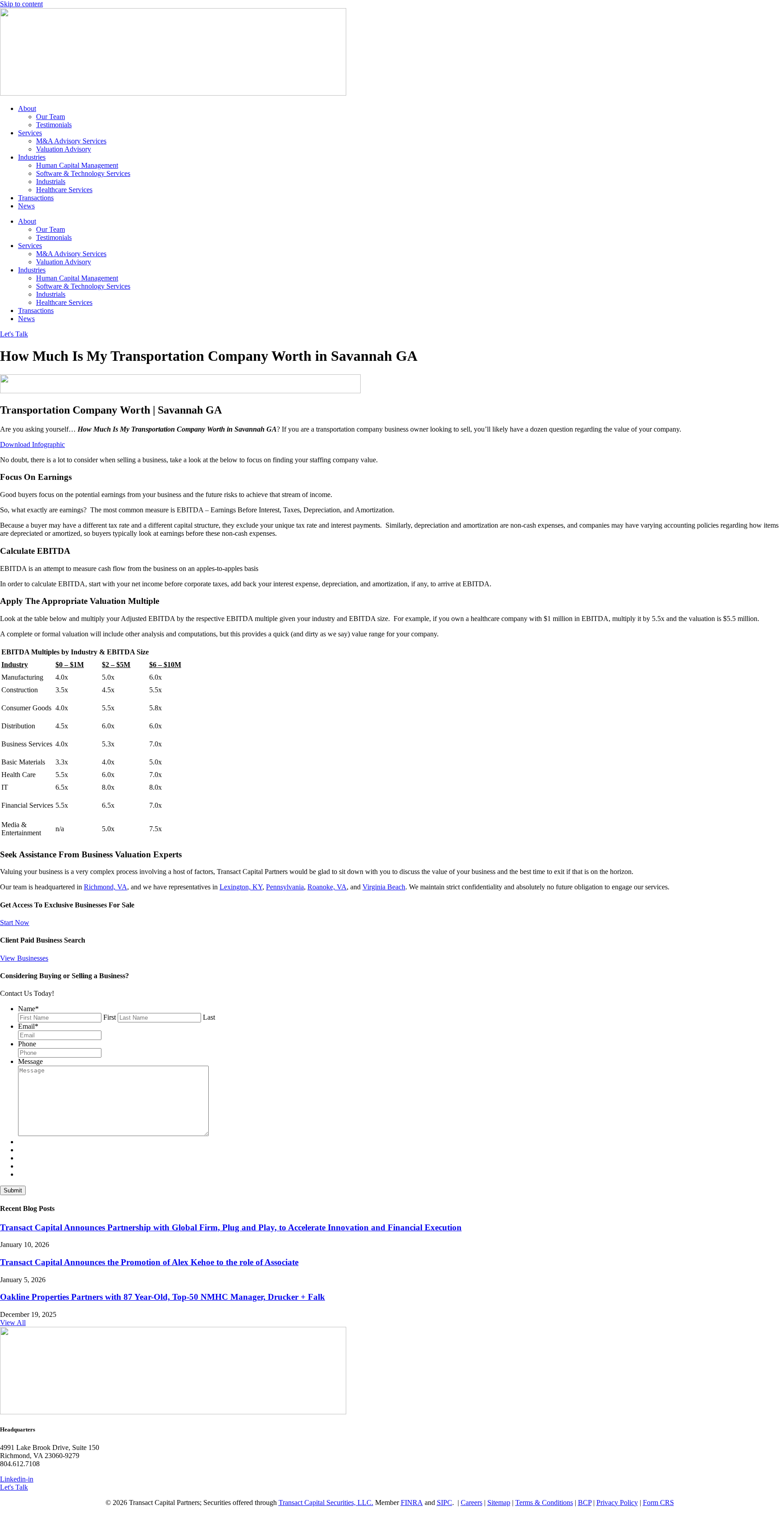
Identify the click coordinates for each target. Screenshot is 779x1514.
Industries (32, 157)
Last (209, 1017)
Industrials (50, 181)
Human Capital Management (77, 165)
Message (30, 1061)
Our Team (50, 116)
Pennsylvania (285, 887)
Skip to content (21, 4)
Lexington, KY (241, 887)
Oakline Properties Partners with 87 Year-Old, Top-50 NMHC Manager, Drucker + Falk (162, 1297)
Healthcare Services (64, 189)
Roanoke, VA (327, 887)
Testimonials (54, 125)
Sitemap (498, 1502)
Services (30, 133)
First (109, 1017)
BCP (584, 1502)
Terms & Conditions (544, 1502)
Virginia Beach (383, 887)
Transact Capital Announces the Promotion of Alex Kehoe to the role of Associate (149, 1262)
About (27, 108)
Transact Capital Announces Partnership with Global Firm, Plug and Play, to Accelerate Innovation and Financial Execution (231, 1227)
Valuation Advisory (63, 149)
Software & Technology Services (83, 173)
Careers (471, 1502)
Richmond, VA (105, 887)
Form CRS (658, 1502)
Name (28, 1008)
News (26, 206)
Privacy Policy (617, 1502)
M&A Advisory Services (71, 141)
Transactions (36, 198)
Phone (27, 1044)
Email (28, 1026)
